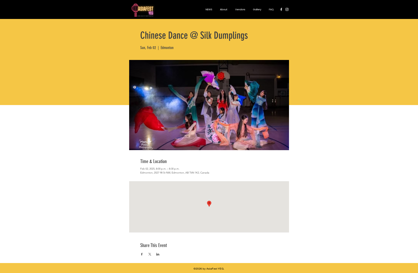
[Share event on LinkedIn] (157, 254)
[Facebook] (281, 9)
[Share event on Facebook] (141, 254)
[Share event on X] (149, 254)
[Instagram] (287, 9)
